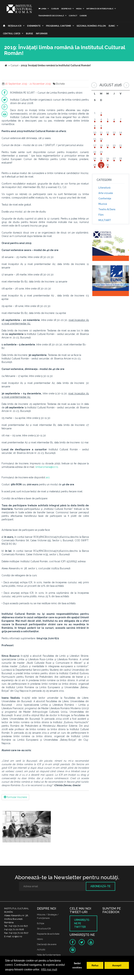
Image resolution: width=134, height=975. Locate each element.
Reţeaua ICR (14, 26)
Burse (29, 33)
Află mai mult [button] (49, 969)
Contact (73, 16)
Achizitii (41, 949)
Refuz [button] (95, 965)
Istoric (40, 939)
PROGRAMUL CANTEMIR (58, 26)
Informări (41, 33)
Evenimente (33, 26)
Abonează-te (100, 886)
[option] (27, 827)
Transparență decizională (51, 16)
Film (100, 214)
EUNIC (112, 26)
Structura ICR (44, 928)
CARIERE (83, 16)
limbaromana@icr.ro (46, 467)
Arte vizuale (105, 193)
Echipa (40, 923)
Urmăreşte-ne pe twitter (82, 923)
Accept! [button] (116, 965)
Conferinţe (104, 198)
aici (48, 477)
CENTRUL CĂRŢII (11, 33)
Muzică (102, 204)
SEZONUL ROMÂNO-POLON (91, 26)
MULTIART (104, 220)
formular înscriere (16, 797)
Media (79, 9)
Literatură (104, 187)
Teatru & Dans (106, 209)
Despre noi (66, 9)
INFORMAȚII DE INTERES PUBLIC (99, 9)
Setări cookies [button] (77, 965)
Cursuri (55, 9)
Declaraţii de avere (46, 944)
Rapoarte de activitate (48, 934)
